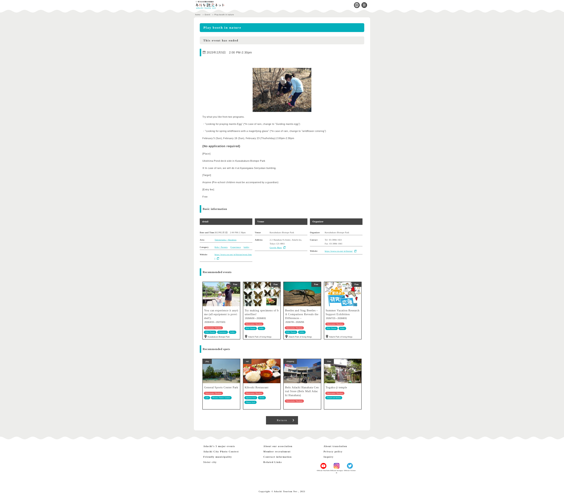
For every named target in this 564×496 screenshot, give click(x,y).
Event (207, 15)
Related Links (272, 462)
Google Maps (276, 248)
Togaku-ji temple (336, 387)
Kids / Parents (221, 247)
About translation (335, 446)
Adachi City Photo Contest (221, 451)
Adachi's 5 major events (219, 446)
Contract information (277, 457)
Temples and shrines (334, 397)
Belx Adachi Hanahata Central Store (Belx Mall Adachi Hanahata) (302, 391)
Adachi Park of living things (260, 337)
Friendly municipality (217, 457)
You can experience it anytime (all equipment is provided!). (221, 314)
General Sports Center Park (221, 387)
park (207, 397)
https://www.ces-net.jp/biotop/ (339, 251)
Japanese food (251, 397)
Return (282, 420)
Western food (250, 402)
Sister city (210, 462)
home (197, 15)
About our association (277, 446)
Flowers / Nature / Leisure (221, 397)
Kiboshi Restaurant (257, 387)
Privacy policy (333, 451)
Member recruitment (277, 451)
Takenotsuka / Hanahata (225, 240)
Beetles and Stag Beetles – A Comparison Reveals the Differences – (301, 314)
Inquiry (329, 457)
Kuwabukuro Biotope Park (219, 337)
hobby (246, 247)
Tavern (262, 397)
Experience (235, 247)
